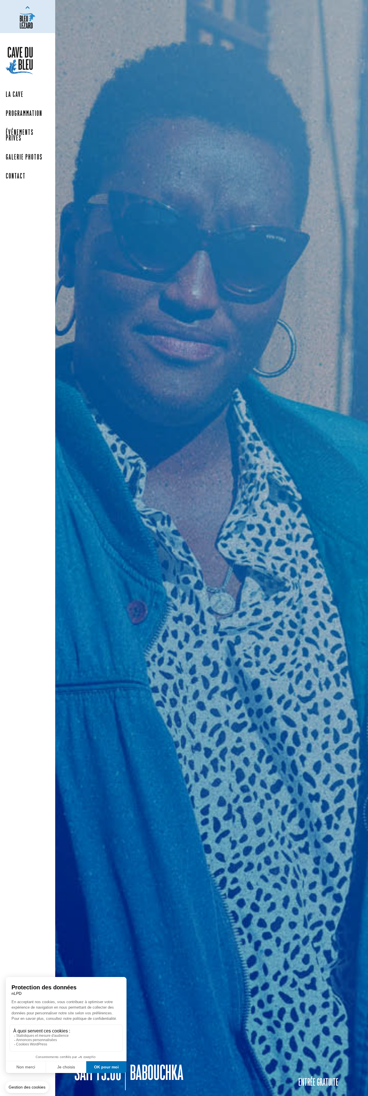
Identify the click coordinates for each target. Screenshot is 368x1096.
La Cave (15, 95)
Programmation (24, 114)
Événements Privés (20, 136)
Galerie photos (24, 157)
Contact (16, 176)
